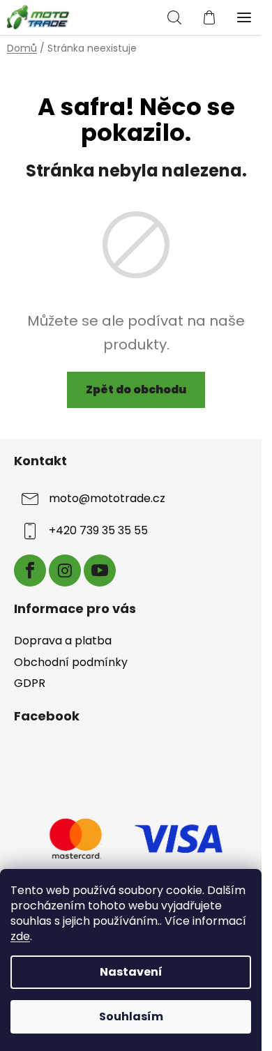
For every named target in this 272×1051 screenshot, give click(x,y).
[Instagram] (65, 570)
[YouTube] (100, 570)
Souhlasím (131, 1016)
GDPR (29, 683)
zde (20, 936)
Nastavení (131, 972)
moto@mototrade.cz (107, 498)
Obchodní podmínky (71, 662)
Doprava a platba (63, 641)
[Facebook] (30, 570)
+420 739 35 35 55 (98, 530)
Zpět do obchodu (136, 389)
